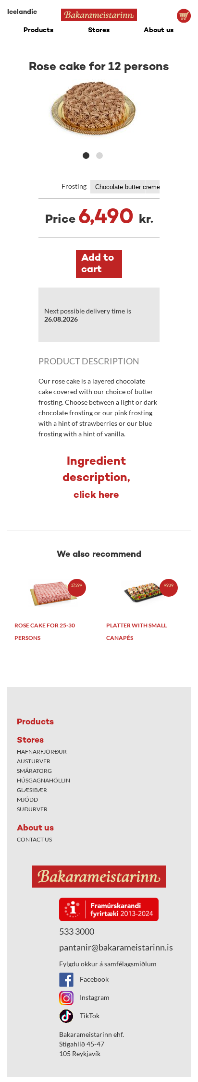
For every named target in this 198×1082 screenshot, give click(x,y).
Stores (99, 30)
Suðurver (32, 809)
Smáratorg (34, 770)
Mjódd (27, 799)
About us (158, 30)
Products (38, 30)
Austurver (33, 761)
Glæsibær (32, 789)
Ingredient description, (96, 478)
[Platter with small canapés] (145, 593)
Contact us (34, 839)
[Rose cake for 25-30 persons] (53, 593)
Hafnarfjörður (42, 751)
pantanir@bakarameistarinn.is (116, 947)
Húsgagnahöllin (43, 780)
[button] (86, 155)
